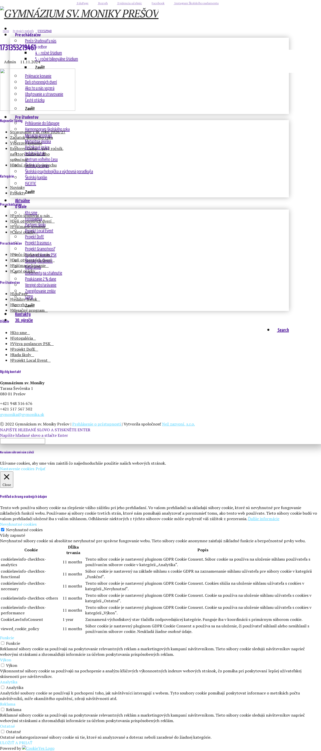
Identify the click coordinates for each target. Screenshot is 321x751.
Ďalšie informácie (263, 518)
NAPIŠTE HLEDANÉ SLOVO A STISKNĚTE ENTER (45, 430)
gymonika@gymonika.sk (22, 414)
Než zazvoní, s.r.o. (178, 424)
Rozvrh (103, 3)
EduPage (82, 3)
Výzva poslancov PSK (31, 343)
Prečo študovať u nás (31, 215)
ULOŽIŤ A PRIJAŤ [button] (16, 742)
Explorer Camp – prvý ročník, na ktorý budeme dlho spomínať (37, 154)
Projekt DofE (23, 349)
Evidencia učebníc (129, 3)
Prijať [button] (40, 468)
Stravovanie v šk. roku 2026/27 (37, 132)
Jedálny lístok (24, 299)
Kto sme (19, 332)
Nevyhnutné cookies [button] (18, 524)
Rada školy (21, 354)
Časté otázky (23, 232)
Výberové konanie (26, 143)
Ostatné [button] (7, 726)
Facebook (158, 3)
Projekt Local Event (30, 360)
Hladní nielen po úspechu (33, 165)
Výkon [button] (5, 660)
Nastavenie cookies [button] (17, 468)
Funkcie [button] (7, 637)
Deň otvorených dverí (32, 221)
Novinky (17, 187)
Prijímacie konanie (29, 226)
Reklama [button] (7, 704)
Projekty (17, 193)
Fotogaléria (22, 338)
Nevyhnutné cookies (24, 529)
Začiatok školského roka (31, 137)
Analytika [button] (8, 682)
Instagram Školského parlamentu (196, 3)
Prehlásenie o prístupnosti (97, 424)
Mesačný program (28, 310)
